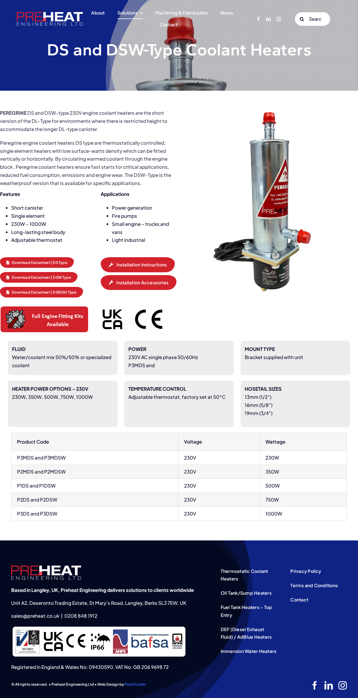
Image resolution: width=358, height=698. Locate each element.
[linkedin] (268, 19)
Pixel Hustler (135, 684)
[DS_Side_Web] (268, 107)
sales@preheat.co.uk (35, 616)
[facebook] (258, 19)
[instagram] (278, 19)
